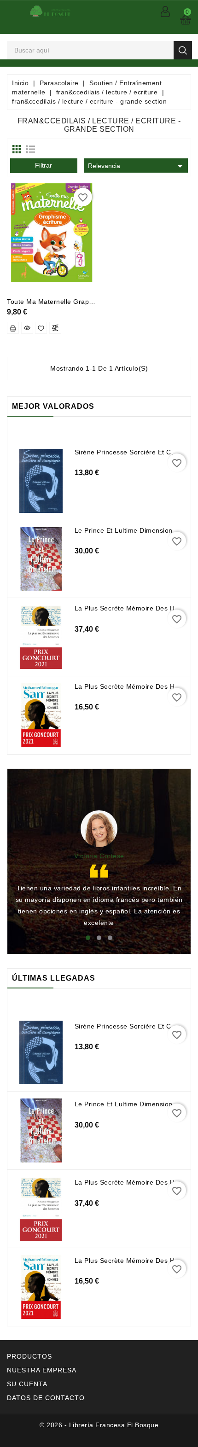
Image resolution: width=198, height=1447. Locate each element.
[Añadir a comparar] (55, 328)
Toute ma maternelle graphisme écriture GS (76, 301)
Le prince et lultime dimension (124, 530)
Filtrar (43, 165)
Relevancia (137, 166)
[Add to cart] (13, 328)
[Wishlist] (41, 328)
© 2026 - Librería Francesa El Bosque (99, 1425)
